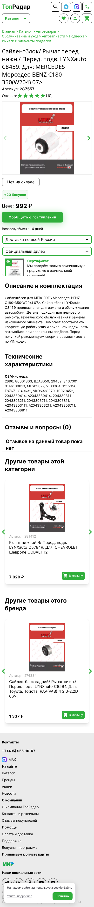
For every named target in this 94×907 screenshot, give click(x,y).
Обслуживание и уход (20, 36)
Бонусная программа (19, 847)
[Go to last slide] (4, 532)
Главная (8, 31)
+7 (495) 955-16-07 (18, 751)
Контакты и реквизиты (20, 814)
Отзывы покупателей (19, 820)
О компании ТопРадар (20, 807)
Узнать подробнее (19, 896)
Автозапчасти (53, 36)
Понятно (62, 896)
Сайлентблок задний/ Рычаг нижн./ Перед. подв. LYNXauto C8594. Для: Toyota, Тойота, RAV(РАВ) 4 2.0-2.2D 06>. (43, 688)
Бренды (8, 780)
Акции (7, 787)
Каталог (25, 31)
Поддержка (11, 841)
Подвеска (76, 36)
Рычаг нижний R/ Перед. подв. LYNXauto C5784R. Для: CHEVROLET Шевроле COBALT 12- (43, 547)
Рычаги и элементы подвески (26, 41)
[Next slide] (88, 138)
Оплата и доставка (17, 834)
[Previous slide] (5, 138)
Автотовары (46, 31)
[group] (47, 138)
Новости (9, 793)
